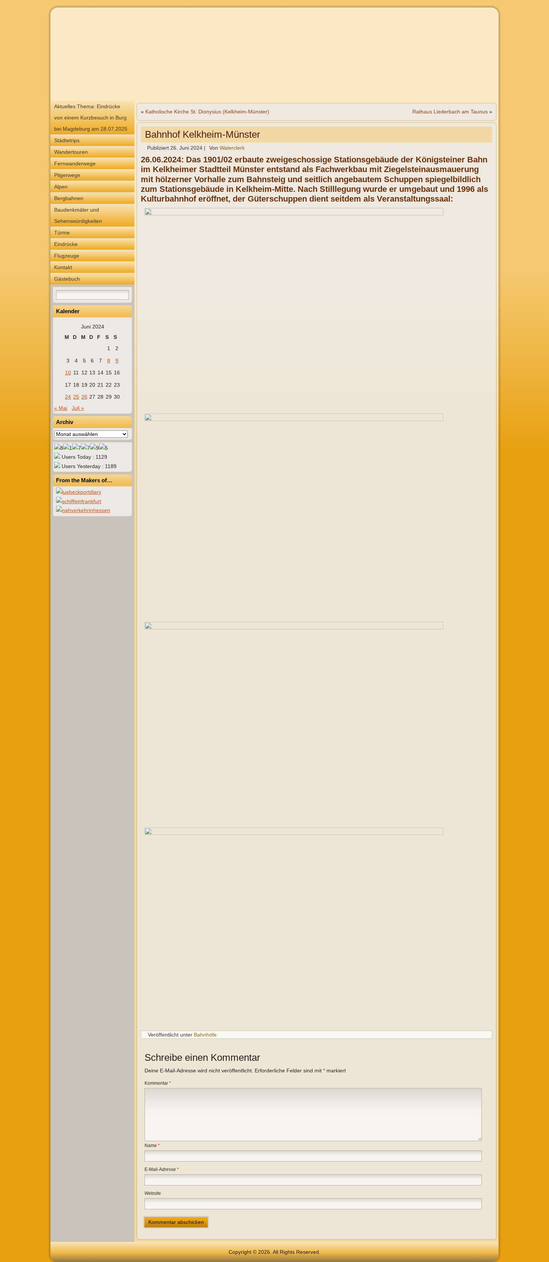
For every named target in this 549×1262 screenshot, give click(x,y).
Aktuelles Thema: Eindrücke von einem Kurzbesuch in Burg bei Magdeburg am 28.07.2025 (90, 117)
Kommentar (158, 1083)
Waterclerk (232, 148)
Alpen (61, 187)
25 (76, 397)
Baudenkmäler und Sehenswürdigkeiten (78, 215)
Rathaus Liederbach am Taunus (450, 112)
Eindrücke (66, 244)
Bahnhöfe (205, 1035)
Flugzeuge (66, 256)
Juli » (78, 408)
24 (68, 397)
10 (68, 373)
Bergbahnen (68, 198)
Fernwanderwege (75, 163)
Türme (62, 233)
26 (84, 397)
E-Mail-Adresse (162, 1169)
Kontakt (63, 267)
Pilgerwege (67, 175)
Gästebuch (67, 279)
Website (153, 1193)
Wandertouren (71, 152)
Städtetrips (67, 140)
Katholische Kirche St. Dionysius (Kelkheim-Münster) (207, 112)
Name (152, 1145)
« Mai (60, 408)
